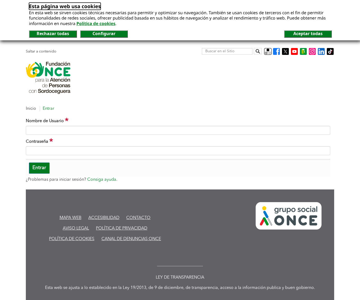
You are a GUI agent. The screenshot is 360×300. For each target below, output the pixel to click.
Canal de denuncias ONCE (131, 239)
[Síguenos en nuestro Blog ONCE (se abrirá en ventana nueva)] (303, 51)
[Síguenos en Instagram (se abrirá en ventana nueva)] (312, 51)
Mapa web (70, 218)
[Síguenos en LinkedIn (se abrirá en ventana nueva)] (321, 51)
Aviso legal (76, 228)
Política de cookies (95, 23)
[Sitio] (48, 77)
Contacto (138, 218)
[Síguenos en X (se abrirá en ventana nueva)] (285, 51)
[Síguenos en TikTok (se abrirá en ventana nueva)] (330, 51)
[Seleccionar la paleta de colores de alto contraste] (268, 51)
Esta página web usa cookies (65, 6)
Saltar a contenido (41, 51)
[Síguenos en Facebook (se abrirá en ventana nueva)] (276, 51)
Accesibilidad (103, 218)
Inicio (31, 109)
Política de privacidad (121, 228)
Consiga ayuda (101, 180)
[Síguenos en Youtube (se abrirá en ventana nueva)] (294, 51)
